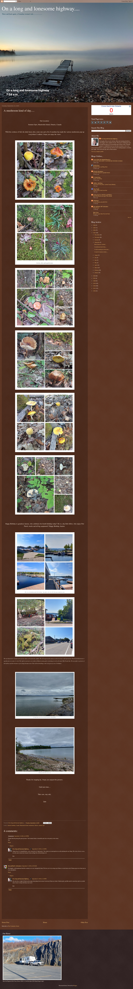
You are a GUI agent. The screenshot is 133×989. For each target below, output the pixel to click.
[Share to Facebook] (49, 823)
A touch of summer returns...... (101, 252)
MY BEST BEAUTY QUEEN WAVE (101, 172)
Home (45, 922)
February (97, 270)
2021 (94, 278)
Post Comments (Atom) (13, 926)
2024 (94, 230)
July (96, 257)
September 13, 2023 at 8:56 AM (29, 866)
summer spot (42, 825)
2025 (94, 228)
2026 (94, 225)
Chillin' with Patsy (98, 183)
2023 (94, 232)
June (96, 260)
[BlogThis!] (46, 823)
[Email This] (44, 823)
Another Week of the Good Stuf (100, 190)
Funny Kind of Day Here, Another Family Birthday (104, 184)
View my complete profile (97, 151)
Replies (11, 846)
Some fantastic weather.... (100, 244)
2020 (94, 281)
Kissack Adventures (98, 171)
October (97, 240)
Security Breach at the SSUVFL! (100, 202)
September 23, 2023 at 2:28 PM (39, 879)
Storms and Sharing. (97, 178)
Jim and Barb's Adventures (15, 866)
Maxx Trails (96, 189)
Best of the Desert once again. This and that (102, 196)
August (96, 255)
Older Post (84, 922)
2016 (94, 291)
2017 (94, 288)
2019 (94, 283)
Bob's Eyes (96, 212)
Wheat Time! (96, 208)
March (96, 267)
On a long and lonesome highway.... (41, 8)
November (97, 237)
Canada (17, 825)
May (96, 262)
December (97, 235)
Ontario (36, 825)
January (96, 272)
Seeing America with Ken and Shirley (102, 195)
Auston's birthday (11, 825)
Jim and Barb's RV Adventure (100, 206)
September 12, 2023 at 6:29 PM (21, 836)
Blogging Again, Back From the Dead (101, 213)
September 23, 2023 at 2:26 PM (39, 849)
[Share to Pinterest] (51, 823)
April (96, 265)
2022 (94, 276)
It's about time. (97, 177)
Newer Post (5, 922)
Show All (129, 217)
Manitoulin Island (24, 825)
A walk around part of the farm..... (102, 249)
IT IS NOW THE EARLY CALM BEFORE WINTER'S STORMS (108, 161)
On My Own (96, 165)
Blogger (75, 985)
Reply (9, 842)
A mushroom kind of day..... (100, 247)
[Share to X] (47, 823)
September (97, 242)
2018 (94, 286)
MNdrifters (96, 200)
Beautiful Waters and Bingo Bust (100, 167)
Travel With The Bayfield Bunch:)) (101, 159)
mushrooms (31, 825)
